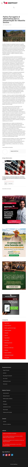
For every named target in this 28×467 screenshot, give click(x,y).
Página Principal (6, 370)
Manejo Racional (6, 395)
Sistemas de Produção (8, 355)
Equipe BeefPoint (14, 151)
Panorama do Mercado (8, 347)
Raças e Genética (7, 352)
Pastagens (5, 404)
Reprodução (5, 409)
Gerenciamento (6, 393)
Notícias (6, 345)
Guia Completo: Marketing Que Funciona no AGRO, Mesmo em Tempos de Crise (13, 437)
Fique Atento (7, 337)
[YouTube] (9, 455)
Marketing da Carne (8, 342)
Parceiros (6, 350)
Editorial (6, 335)
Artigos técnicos (7, 325)
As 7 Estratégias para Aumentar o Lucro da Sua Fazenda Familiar (12, 445)
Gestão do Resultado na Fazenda (9, 433)
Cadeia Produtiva (7, 330)
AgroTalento (6, 323)
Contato (4, 421)
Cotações (6, 332)
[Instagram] (6, 455)
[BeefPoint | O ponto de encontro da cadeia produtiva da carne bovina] (10, 3)
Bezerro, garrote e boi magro (10, 328)
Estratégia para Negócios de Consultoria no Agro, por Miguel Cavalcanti (13, 441)
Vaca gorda (6, 357)
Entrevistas (5, 383)
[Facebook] (4, 455)
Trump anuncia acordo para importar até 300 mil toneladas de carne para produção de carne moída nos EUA (13, 178)
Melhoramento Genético (7, 398)
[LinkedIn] (12, 455)
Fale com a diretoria (7, 424)
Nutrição (4, 401)
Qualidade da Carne (7, 406)
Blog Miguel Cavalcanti (7, 375)
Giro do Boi (6, 340)
